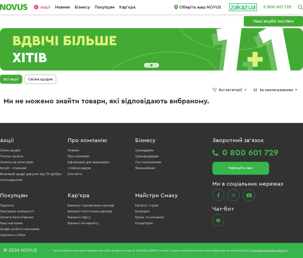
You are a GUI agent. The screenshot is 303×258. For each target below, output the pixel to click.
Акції (45, 7)
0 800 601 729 (277, 7)
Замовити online (13, 235)
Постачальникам (148, 162)
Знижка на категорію (16, 162)
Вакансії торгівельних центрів (91, 205)
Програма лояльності (17, 211)
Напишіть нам (241, 168)
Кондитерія (144, 223)
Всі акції (11, 79)
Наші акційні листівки (273, 21)
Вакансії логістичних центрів (90, 211)
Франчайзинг (145, 168)
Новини (62, 7)
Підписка (7, 205)
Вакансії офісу (79, 217)
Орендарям (144, 150)
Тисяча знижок (11, 156)
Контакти (75, 174)
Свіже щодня (40, 79)
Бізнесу (82, 7)
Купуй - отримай (13, 168)
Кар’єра (127, 7)
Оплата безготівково (17, 217)
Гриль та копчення (149, 217)
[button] (147, 65)
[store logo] (15, 7)
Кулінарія (142, 211)
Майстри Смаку (156, 195)
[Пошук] (300, 7)
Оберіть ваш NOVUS (200, 7)
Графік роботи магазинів (19, 229)
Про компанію (87, 140)
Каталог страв (146, 205)
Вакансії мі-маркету (83, 223)
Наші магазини (11, 223)
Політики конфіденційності (269, 250)
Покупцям (105, 7)
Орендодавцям (147, 156)
